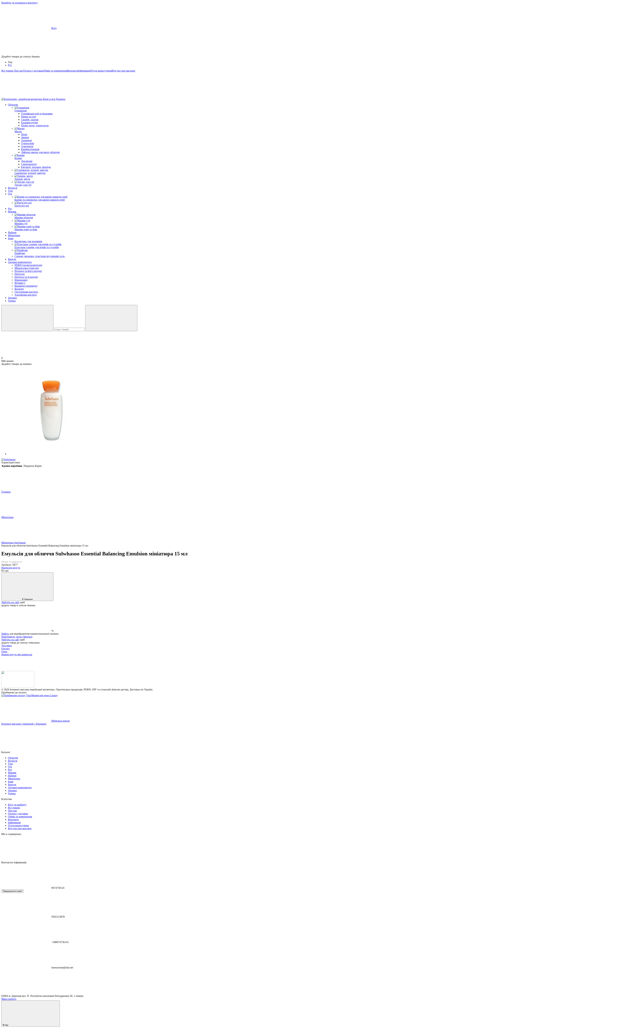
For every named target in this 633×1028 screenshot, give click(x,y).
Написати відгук (10, 567)
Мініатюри (14, 235)
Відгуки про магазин (123, 70)
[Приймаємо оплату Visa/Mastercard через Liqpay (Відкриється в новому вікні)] (29, 695)
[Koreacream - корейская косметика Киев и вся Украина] (17, 686)
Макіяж (12, 211)
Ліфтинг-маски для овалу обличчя (40, 152)
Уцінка (12, 300)
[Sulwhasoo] (8, 459)
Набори (12, 232)
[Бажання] (316, 42)
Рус (10, 65)
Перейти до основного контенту (19, 2)
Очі (10, 193)
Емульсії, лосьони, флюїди (36, 167)
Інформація (84, 70)
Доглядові (26, 161)
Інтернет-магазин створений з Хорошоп (23, 723)
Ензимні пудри (29, 122)
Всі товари (7, 70)
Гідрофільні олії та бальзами (37, 113)
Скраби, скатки (29, 119)
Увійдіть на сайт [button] (10, 602)
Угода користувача (101, 70)
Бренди (12, 259)
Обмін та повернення (55, 70)
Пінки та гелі (28, 116)
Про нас (18, 70)
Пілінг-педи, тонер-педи (35, 125)
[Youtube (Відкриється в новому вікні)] (75, 96)
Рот (10, 208)
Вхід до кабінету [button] (17, 804)
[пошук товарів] (27, 318)
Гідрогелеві (27, 143)
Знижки (12, 297)
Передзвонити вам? (12, 891)
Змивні (25, 137)
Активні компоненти (20, 262)
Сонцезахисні (29, 164)
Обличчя (13, 104)
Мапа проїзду (8, 998)
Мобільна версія (60, 720)
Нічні (24, 134)
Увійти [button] (5, 633)
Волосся (12, 187)
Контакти (72, 70)
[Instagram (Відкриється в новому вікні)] (26, 96)
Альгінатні (27, 146)
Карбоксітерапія (30, 149)
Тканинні (26, 140)
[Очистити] (111, 318)
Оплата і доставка (33, 70)
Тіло (10, 190)
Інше (10, 238)
